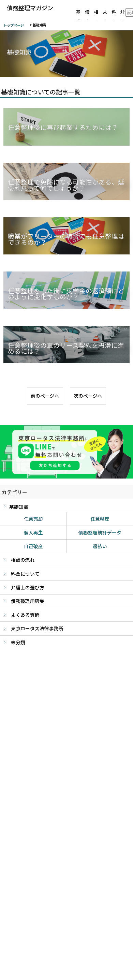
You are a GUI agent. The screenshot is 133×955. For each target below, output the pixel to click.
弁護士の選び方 (27, 587)
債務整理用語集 (27, 601)
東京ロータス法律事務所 (37, 628)
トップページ (13, 25)
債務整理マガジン (30, 8)
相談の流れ (23, 559)
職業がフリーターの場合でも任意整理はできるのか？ (66, 240)
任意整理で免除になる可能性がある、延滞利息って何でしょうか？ (66, 185)
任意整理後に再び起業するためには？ (63, 128)
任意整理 (99, 518)
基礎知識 (18, 506)
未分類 (18, 642)
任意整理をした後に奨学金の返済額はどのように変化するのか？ (66, 294)
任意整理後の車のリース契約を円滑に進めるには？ (66, 349)
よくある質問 (25, 614)
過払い (100, 546)
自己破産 (33, 546)
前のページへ (45, 395)
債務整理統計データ (99, 532)
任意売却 (33, 518)
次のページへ (88, 395)
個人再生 (33, 532)
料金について (25, 573)
